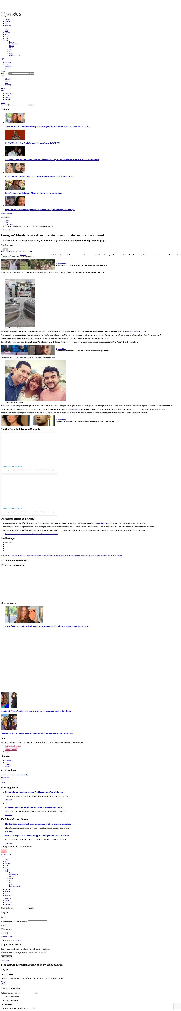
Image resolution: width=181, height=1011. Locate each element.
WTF (11, 48)
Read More (8, 800)
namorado (88, 555)
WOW (11, 46)
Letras (3, 782)
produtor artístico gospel (104, 555)
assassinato (26, 555)
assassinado (101, 523)
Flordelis (58, 555)
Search (31, 73)
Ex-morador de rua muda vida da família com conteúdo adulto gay (34, 792)
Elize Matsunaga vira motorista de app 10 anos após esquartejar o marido (37, 835)
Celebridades (13, 44)
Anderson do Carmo (16, 555)
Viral (6, 31)
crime (40, 555)
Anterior (3, 213)
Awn (10, 49)
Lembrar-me (7, 929)
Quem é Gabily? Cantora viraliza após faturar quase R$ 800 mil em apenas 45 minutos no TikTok (47, 126)
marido (78, 555)
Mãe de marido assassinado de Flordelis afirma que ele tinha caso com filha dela (31, 534)
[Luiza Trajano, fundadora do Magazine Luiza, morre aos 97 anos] (92, 185)
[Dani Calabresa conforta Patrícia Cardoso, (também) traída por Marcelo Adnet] (92, 168)
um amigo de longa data (138, 331)
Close (3, 856)
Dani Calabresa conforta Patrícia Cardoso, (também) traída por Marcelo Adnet (39, 176)
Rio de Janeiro (117, 555)
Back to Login (5, 960)
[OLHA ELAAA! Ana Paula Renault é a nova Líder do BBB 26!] (92, 135)
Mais (6, 40)
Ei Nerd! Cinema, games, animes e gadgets (15, 775)
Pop (6, 29)
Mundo (7, 38)
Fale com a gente (14, 55)
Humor (7, 32)
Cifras (3, 780)
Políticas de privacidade (13, 746)
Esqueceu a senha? (7, 937)
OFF (10, 51)
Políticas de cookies (11, 748)
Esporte (11, 42)
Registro (17, 940)
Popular (7, 21)
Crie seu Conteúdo (11, 750)
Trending (8, 25)
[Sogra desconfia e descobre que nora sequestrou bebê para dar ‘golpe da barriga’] (92, 201)
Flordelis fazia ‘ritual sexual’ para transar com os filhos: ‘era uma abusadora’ (38, 824)
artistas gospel (78, 409)
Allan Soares (5, 555)
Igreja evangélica (66, 555)
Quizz (11, 53)
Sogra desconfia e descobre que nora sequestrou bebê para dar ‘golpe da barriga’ (40, 210)
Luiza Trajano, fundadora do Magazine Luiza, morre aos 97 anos (33, 193)
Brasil (7, 36)
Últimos (7, 20)
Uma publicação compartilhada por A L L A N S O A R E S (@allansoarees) (29, 470)
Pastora (93, 555)
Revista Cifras (5, 777)
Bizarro (7, 34)
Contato (7, 751)
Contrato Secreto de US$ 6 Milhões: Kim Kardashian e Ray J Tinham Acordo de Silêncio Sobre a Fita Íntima (52, 160)
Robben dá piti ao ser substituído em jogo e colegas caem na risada (33, 807)
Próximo (9, 213)
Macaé (74, 555)
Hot (6, 23)
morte (83, 555)
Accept (3, 982)
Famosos (52, 555)
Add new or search (7, 993)
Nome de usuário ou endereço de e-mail (14, 921)
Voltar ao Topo (6, 854)
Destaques (45, 555)
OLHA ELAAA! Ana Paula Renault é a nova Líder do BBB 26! (32, 143)
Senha (3, 925)
